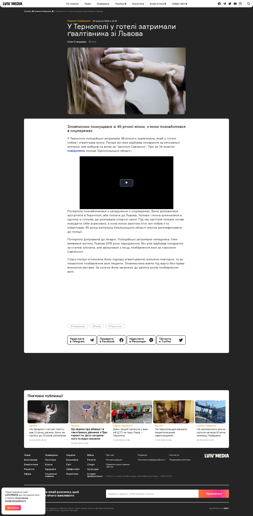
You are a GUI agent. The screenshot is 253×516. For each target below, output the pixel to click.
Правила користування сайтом (118, 465)
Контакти (174, 455)
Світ (68, 464)
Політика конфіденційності (151, 459)
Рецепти (29, 469)
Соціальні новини (51, 475)
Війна (90, 455)
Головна (27, 11)
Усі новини (72, 3)
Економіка (72, 459)
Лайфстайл (179, 3)
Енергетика (157, 3)
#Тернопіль (115, 326)
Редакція (142, 455)
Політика (50, 459)
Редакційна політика (179, 459)
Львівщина (103, 3)
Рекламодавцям (114, 459)
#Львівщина (77, 326)
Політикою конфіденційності (16, 499)
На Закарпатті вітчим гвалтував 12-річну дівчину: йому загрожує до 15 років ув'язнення (47, 432)
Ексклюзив (30, 459)
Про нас (110, 455)
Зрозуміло (13, 507)
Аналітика (138, 3)
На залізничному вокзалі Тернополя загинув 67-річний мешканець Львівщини (215, 432)
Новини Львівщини (43, 11)
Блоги (48, 464)
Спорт (91, 464)
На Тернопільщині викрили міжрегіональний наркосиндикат (171, 432)
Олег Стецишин (76, 41)
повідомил (75, 150)
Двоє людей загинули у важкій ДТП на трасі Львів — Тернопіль (131, 432)
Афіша (27, 473)
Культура (92, 469)
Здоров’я (50, 469)
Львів (87, 3)
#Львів (97, 326)
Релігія (91, 459)
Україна (120, 3)
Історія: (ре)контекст (95, 475)
